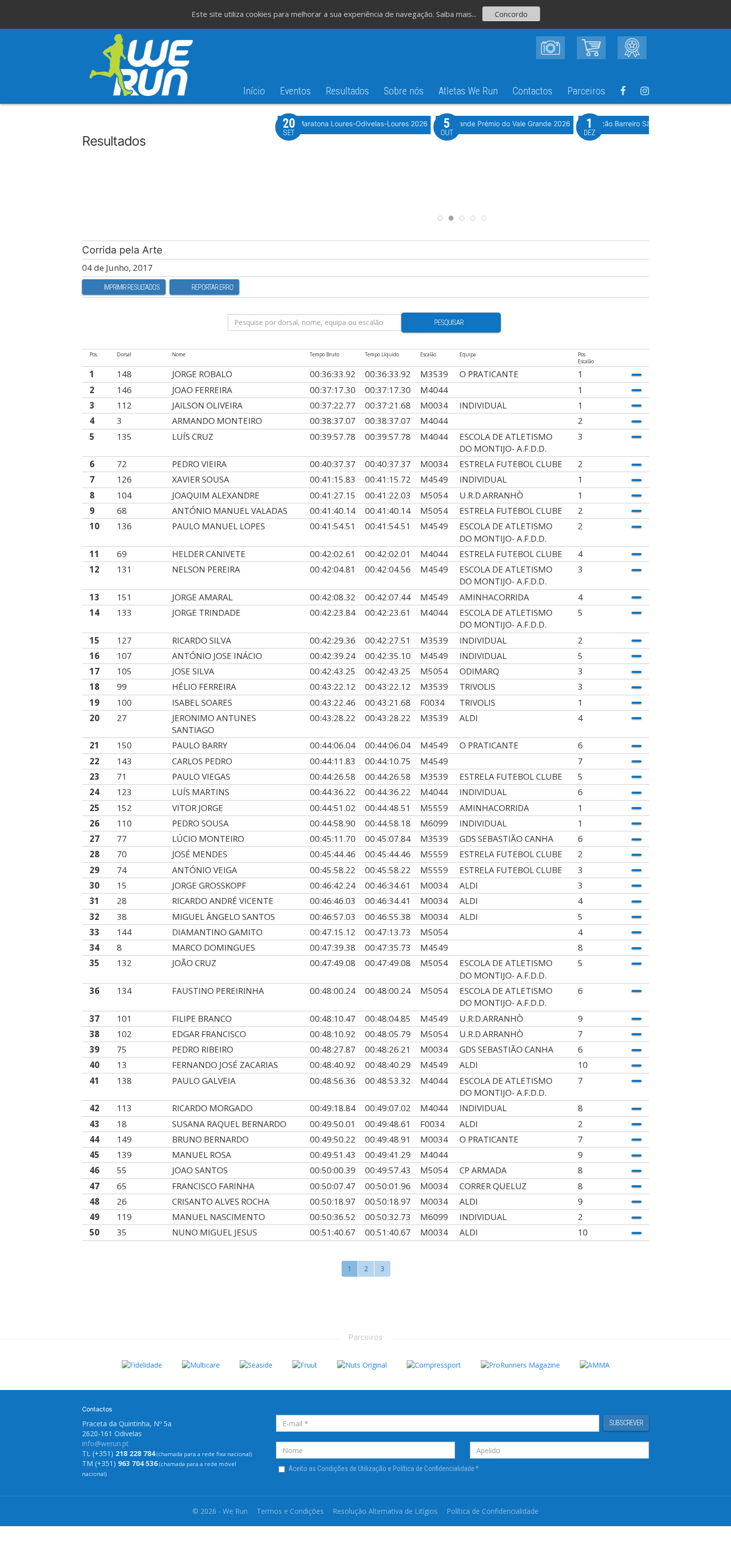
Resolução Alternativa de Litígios (385, 1511)
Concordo (511, 14)
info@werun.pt (105, 1443)
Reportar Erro (212, 287)
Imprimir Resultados (132, 287)
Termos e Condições (290, 1511)
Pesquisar (448, 323)
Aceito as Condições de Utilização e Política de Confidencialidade (383, 1469)
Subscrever (626, 1423)
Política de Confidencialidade (493, 1511)
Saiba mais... (456, 14)
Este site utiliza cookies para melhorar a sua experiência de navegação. (313, 14)
